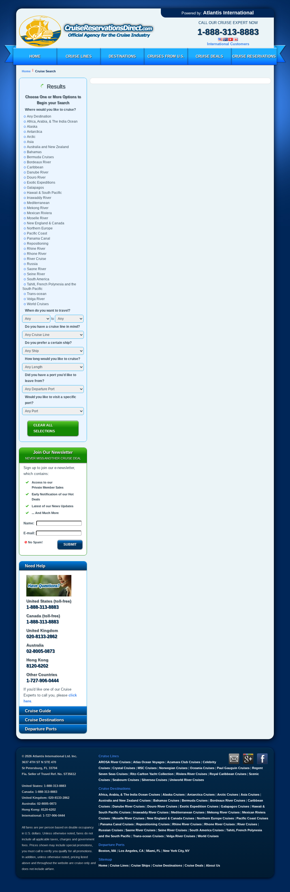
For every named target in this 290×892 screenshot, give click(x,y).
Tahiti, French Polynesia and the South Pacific (49, 286)
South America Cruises (206, 830)
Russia (32, 264)
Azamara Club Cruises (183, 762)
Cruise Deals (209, 56)
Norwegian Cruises (173, 768)
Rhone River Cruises (219, 824)
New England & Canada (45, 223)
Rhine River (36, 249)
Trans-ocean (36, 294)
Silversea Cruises (154, 780)
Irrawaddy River (39, 198)
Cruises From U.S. (166, 56)
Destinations (122, 56)
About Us (213, 865)
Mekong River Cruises (223, 812)
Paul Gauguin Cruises (233, 768)
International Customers (228, 44)
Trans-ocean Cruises (148, 836)
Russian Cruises (111, 830)
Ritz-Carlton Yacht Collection (152, 774)
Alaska (32, 127)
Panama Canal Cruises (117, 824)
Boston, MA (107, 850)
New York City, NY (176, 850)
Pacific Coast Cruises (252, 818)
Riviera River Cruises (191, 774)
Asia (30, 142)
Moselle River (37, 218)
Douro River (36, 177)
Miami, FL (153, 850)
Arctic (31, 137)
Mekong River (37, 208)
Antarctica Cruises (201, 794)
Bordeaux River (39, 162)
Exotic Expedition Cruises (199, 806)
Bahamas (34, 152)
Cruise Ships (140, 865)
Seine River (36, 274)
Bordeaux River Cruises (227, 800)
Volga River (36, 299)
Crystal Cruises (123, 768)
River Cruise (36, 259)
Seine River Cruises (172, 830)
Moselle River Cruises (128, 818)
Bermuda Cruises (40, 157)
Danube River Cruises (128, 806)
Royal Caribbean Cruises (228, 774)
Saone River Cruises (140, 830)
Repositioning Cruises (153, 824)
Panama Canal (38, 238)
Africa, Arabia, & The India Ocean (52, 121)
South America (38, 279)
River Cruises (247, 824)
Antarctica (34, 132)
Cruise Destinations (167, 865)
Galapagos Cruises (235, 806)
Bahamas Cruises (166, 800)
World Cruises (38, 304)
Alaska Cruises (174, 794)
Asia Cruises (250, 794)
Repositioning (37, 244)
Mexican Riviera (39, 213)
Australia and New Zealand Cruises (125, 800)
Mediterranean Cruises (187, 812)
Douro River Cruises (162, 806)
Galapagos (35, 188)
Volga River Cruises (180, 836)
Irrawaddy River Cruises (151, 812)
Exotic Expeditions (41, 183)
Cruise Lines (79, 56)
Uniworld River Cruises (187, 780)
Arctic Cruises (227, 794)
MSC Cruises (147, 768)
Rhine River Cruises (187, 824)
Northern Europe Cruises (215, 818)
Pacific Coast (37, 233)
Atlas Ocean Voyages (149, 762)
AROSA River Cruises (115, 762)
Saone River (36, 269)
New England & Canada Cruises (170, 818)
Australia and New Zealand (48, 147)
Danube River (37, 172)
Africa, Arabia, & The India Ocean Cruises (129, 794)
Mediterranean (38, 203)
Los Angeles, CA (131, 850)
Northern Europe (40, 228)
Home (34, 56)
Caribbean (35, 167)
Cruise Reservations (254, 56)
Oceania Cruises (202, 768)
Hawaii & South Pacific (44, 193)
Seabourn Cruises (125, 780)
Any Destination (39, 116)
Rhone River (36, 254)
